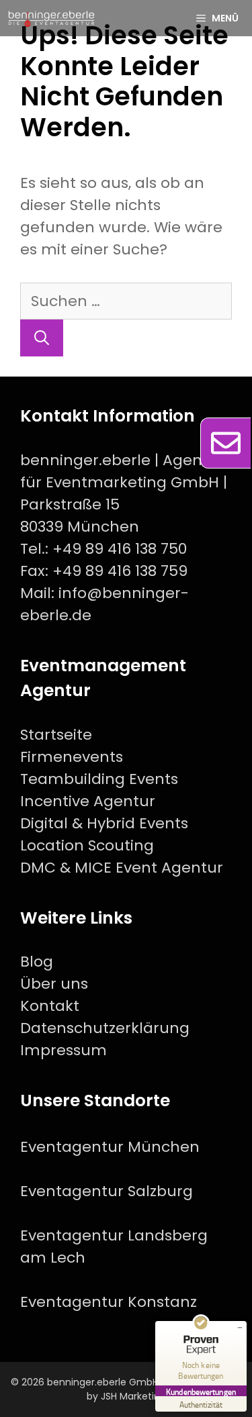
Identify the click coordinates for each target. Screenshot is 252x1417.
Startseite (56, 734)
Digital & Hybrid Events (104, 823)
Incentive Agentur (87, 801)
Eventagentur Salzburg (106, 1191)
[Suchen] (41, 338)
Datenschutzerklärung (105, 1028)
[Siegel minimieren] (240, 1327)
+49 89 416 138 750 (119, 548)
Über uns (54, 983)
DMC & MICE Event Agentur (121, 867)
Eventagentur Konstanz (108, 1301)
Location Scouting (87, 845)
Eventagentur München (110, 1146)
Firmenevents (71, 756)
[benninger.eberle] (51, 18)
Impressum (63, 1050)
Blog (36, 961)
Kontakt (49, 1005)
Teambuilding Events (99, 779)
